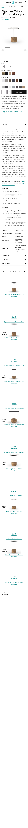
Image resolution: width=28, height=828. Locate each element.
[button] (2, 2)
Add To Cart (19, 92)
